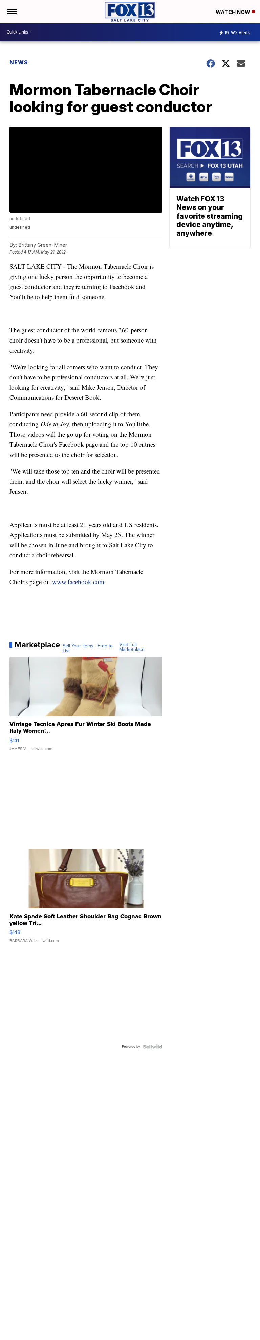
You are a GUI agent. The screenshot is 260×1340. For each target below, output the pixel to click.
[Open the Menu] (11, 11)
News (18, 62)
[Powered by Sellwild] (152, 1046)
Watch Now (234, 12)
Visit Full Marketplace (132, 647)
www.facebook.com (78, 581)
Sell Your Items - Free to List (88, 648)
